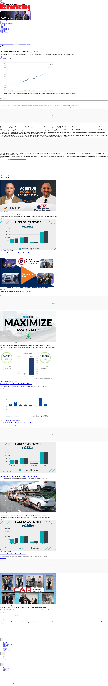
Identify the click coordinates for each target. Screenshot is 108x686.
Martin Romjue (6, 250)
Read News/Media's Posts (5, 59)
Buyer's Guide (5, 661)
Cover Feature (3, 23)
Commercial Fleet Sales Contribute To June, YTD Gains (16, 252)
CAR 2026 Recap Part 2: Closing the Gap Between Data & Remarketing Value (23, 607)
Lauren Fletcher (8, 342)
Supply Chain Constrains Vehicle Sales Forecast (17, 159)
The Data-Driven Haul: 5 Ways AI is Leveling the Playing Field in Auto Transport (24, 515)
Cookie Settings (16, 44)
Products (4, 660)
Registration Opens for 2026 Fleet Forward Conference (16, 291)
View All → (2, 612)
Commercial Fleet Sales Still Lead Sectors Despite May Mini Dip (19, 476)
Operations (11, 23)
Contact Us (21, 44)
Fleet (1, 34)
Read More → (3, 218)
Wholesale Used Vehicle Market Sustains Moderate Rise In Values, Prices (21, 422)
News (4, 656)
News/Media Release (7, 381)
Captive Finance (3, 30)
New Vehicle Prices (15, 175)
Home (1, 48)
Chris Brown (8, 605)
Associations (2, 24)
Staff (4, 211)
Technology (5, 649)
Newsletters (2, 3)
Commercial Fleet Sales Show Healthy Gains (13, 554)
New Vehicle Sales (22, 175)
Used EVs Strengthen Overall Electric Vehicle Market (16, 384)
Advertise (11, 44)
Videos (4, 658)
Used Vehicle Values (4, 420)
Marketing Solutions (26, 44)
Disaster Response (3, 32)
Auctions (7, 23)
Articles (4, 657)
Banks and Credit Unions (4, 28)
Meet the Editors (7, 44)
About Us (2, 44)
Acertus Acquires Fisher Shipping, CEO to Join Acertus (16, 214)
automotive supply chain (7, 175)
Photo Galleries (5, 659)
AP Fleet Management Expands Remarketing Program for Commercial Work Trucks (25, 345)
